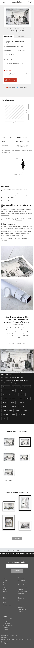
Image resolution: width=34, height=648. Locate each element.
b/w (13, 390)
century (27, 398)
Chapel (4, 402)
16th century (6, 387)
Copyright (6, 627)
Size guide (22, 50)
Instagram (20, 611)
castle (20, 398)
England (18, 410)
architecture (6, 390)
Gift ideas (5, 603)
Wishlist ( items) (7, 605)
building (5, 398)
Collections (21, 607)
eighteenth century (7, 410)
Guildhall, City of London (21, 380)
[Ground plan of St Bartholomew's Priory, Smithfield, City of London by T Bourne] (25, 503)
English (26, 410)
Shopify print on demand (7, 643)
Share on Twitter (23, 87)
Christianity (21, 402)
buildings (13, 398)
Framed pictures (22, 582)
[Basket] (31, 2)
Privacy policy (7, 621)
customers (19, 220)
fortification (22, 414)
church (4, 406)
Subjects (20, 603)
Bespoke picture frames (15, 639)
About (4, 582)
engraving (5, 414)
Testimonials (6, 585)
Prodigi (9, 637)
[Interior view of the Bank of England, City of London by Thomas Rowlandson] (9, 506)
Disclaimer (6, 629)
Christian (12, 402)
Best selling (21, 601)
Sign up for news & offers (17, 562)
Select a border (8, 60)
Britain (15, 394)
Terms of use (6, 623)
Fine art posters (22, 580)
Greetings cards (22, 591)
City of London (13, 406)
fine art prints (17, 201)
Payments (5, 587)
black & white (21, 390)
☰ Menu (3, 2)
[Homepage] (17, 2)
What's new (21, 593)
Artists (19, 605)
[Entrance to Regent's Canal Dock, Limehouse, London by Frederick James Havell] (25, 525)
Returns (5, 591)
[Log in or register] (29, 2)
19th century (26, 387)
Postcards (20, 589)
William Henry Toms (17, 31)
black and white (6, 394)
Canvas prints (21, 585)
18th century (16, 387)
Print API (3, 637)
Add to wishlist (11, 87)
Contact (5, 580)
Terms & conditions (8, 619)
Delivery (3, 231)
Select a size (14, 50)
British (22, 394)
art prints (20, 46)
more (5, 418)
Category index (22, 609)
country (23, 406)
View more (17, 538)
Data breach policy (8, 625)
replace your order (15, 238)
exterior (13, 414)
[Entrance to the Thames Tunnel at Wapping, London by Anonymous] (9, 522)
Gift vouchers (6, 601)
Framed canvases (23, 587)
